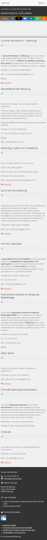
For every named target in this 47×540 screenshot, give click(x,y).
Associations (23, 9)
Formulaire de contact (13, 479)
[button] (12, 18)
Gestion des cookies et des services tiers (19, 530)
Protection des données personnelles (17, 528)
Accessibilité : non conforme (14, 532)
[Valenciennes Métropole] (3, 518)
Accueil (13, 9)
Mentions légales (9, 525)
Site (4, 78)
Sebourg (5, 3)
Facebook (7, 83)
